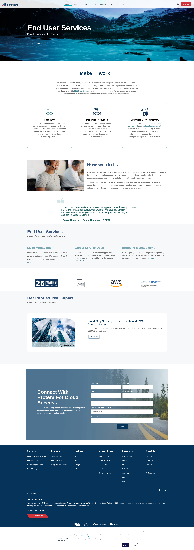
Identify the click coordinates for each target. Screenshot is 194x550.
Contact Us (186, 4)
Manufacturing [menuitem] (104, 456)
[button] (160, 490)
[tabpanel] (97, 332)
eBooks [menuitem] (125, 460)
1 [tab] (92, 356)
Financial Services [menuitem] (105, 460)
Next (172, 333)
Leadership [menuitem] (150, 460)
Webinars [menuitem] (125, 473)
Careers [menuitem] (149, 465)
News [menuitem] (124, 481)
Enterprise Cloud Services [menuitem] (36, 456)
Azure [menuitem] (77, 460)
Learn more (154, 258)
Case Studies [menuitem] (127, 456)
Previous (21, 333)
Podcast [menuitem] (125, 477)
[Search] (178, 4)
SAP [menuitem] (76, 469)
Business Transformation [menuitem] (60, 469)
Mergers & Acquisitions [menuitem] (59, 465)
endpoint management (103, 91)
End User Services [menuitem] (34, 460)
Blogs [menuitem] (124, 465)
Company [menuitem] (149, 456)
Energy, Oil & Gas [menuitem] (105, 473)
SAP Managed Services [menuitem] (35, 465)
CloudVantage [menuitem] (32, 469)
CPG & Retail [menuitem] (104, 465)
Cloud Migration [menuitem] (57, 456)
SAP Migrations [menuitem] (56, 460)
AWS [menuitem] (76, 456)
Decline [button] (134, 545)
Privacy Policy (85, 536)
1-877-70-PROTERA (35, 510)
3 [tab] (101, 356)
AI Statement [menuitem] (150, 473)
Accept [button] (125, 545)
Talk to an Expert (36, 43)
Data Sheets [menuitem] (126, 469)
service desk (85, 91)
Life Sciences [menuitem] (104, 469)
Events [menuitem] (148, 469)
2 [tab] (96, 356)
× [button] (143, 531)
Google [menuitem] (77, 465)
